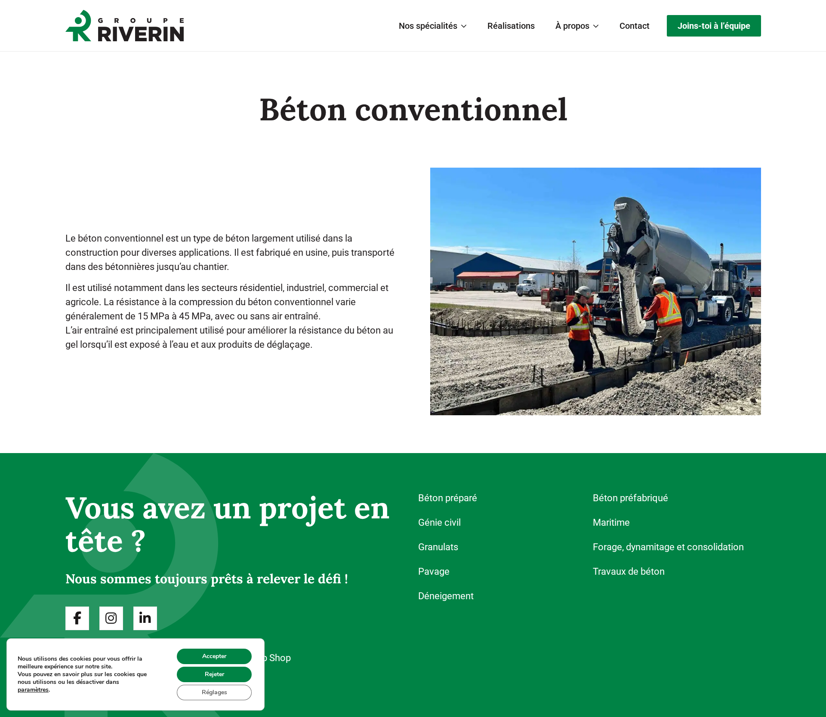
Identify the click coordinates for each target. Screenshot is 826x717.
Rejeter (214, 674)
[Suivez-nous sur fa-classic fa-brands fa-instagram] (111, 618)
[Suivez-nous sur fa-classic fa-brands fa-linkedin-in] (145, 618)
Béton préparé (447, 498)
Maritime (611, 522)
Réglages (214, 692)
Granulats (438, 547)
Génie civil (439, 522)
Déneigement (446, 596)
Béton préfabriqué (630, 498)
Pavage (434, 571)
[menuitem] (433, 25)
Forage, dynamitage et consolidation (668, 547)
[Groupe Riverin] (124, 25)
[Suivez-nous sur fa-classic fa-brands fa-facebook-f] (77, 618)
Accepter (214, 656)
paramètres (33, 690)
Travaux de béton (629, 571)
